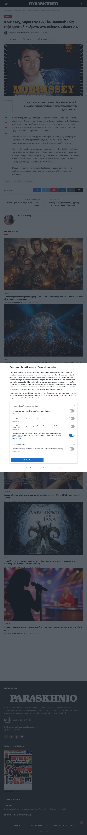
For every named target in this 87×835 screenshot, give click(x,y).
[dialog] (43, 417)
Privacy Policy (56, 468)
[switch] (72, 410)
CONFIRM (27, 460)
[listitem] (43, 406)
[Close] (82, 367)
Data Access (43, 468)
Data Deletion (31, 468)
